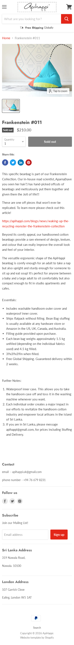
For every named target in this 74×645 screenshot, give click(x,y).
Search (37, 627)
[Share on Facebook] (5, 162)
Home (6, 38)
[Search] (66, 19)
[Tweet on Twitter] (13, 162)
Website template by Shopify (37, 637)
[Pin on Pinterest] (28, 162)
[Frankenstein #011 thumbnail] (11, 106)
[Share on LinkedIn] (21, 162)
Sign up (59, 534)
